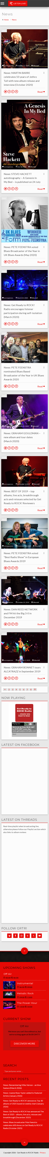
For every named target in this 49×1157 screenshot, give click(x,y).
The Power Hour (27, 1003)
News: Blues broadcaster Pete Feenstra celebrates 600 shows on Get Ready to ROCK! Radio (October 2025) (23, 1125)
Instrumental (25, 983)
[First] (5, 689)
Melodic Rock (25, 993)
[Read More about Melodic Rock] (10, 994)
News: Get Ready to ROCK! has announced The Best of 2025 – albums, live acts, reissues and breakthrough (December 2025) (23, 1114)
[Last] (35, 689)
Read (40, 91)
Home (6, 20)
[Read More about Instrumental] (10, 985)
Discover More (24, 1043)
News (14, 20)
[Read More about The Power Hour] (10, 1005)
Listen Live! (19, 3)
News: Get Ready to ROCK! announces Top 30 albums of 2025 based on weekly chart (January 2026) (23, 1103)
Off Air (8, 974)
